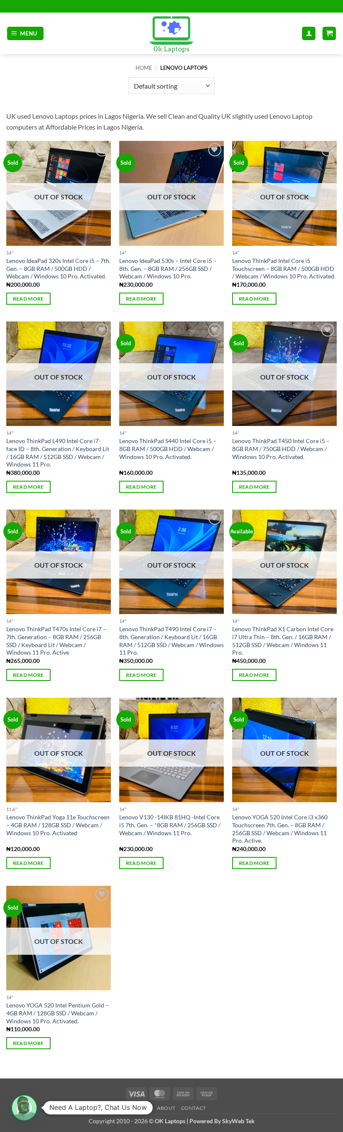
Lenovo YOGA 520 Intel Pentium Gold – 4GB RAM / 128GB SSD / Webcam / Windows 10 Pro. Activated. (57, 1013)
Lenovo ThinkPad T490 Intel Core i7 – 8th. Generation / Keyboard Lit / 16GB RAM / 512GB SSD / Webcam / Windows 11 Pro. (171, 640)
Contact (193, 1108)
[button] (25, 34)
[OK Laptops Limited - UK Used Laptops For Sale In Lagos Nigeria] (171, 33)
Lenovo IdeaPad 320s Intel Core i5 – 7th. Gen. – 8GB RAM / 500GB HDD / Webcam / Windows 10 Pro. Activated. (58, 268)
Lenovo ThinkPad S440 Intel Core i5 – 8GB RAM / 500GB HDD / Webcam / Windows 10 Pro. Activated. (167, 448)
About (166, 1108)
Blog (144, 1108)
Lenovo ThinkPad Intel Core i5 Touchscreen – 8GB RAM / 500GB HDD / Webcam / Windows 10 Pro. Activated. (283, 268)
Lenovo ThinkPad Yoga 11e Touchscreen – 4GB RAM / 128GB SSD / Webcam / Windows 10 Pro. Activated (58, 824)
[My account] (308, 34)
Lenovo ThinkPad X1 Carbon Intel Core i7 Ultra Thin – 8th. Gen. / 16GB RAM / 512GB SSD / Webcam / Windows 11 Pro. (282, 640)
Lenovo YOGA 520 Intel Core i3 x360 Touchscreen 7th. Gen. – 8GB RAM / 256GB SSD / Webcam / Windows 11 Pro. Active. (280, 828)
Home (144, 67)
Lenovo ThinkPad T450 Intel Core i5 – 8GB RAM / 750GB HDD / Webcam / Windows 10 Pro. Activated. (281, 448)
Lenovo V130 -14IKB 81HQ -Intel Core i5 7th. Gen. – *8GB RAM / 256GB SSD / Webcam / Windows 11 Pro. (169, 824)
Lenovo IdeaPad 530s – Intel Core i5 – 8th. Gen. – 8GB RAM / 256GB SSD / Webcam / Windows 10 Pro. (168, 268)
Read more (28, 298)
